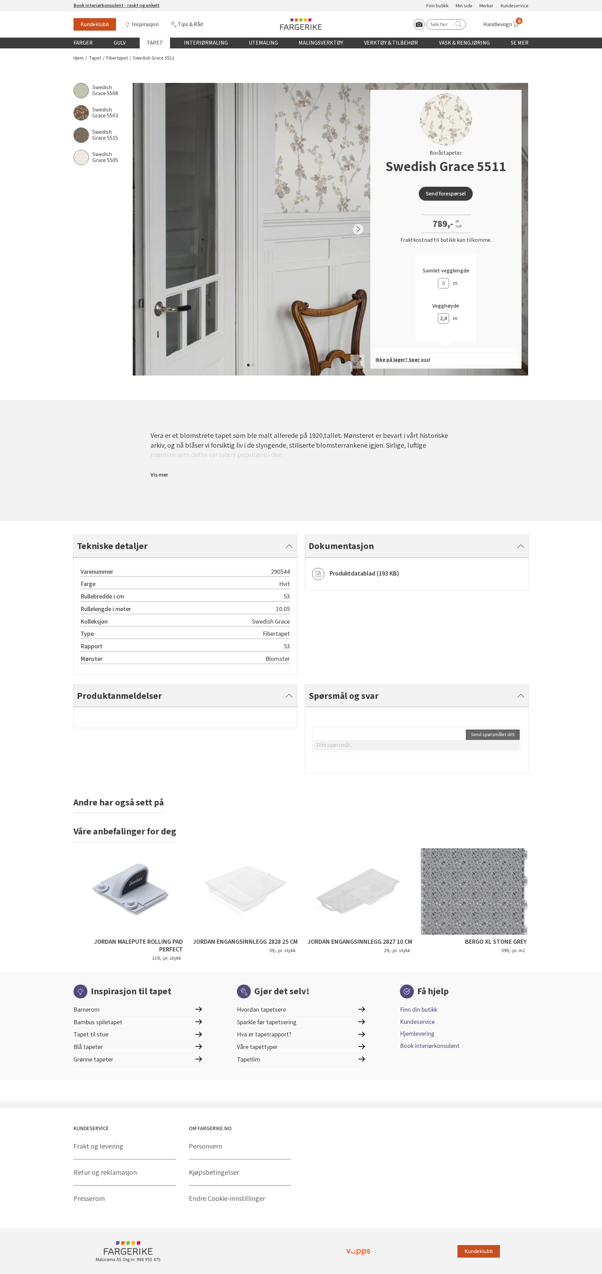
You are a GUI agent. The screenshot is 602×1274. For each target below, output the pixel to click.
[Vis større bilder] (357, 362)
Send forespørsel (446, 194)
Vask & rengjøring (464, 43)
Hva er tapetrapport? (264, 1034)
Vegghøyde (445, 306)
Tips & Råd (190, 24)
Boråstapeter (446, 153)
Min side (464, 6)
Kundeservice (514, 6)
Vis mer (159, 475)
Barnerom (87, 1009)
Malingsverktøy (321, 43)
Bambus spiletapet (98, 1022)
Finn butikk (437, 6)
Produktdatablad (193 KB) (364, 573)
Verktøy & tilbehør (391, 43)
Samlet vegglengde (446, 271)
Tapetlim (248, 1059)
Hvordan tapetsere (261, 1009)
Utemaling (263, 43)
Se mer (519, 43)
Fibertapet (117, 58)
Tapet (155, 43)
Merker (486, 6)
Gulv (120, 43)
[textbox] (416, 745)
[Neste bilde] (358, 229)
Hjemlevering (417, 1033)
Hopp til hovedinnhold (27, 4)
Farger (83, 43)
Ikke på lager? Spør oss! (403, 360)
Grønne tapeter (93, 1059)
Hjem (79, 58)
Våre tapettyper (257, 1047)
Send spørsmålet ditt (493, 734)
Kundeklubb (94, 24)
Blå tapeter (88, 1047)
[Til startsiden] (301, 24)
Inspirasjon (145, 24)
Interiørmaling (206, 43)
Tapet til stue (91, 1034)
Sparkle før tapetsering (266, 1022)
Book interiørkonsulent (430, 1046)
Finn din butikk (418, 1009)
